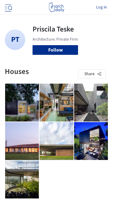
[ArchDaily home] (56, 7)
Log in (101, 7)
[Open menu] (8, 7)
